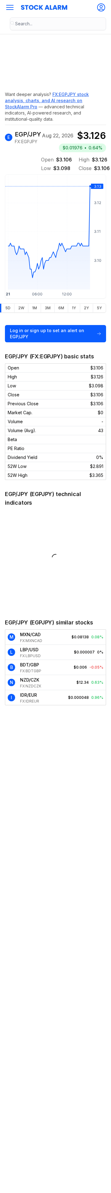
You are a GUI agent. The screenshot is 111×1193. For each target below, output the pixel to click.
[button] (10, 7)
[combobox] (58, 23)
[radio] (7, 308)
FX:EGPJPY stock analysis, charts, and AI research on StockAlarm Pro (47, 100)
